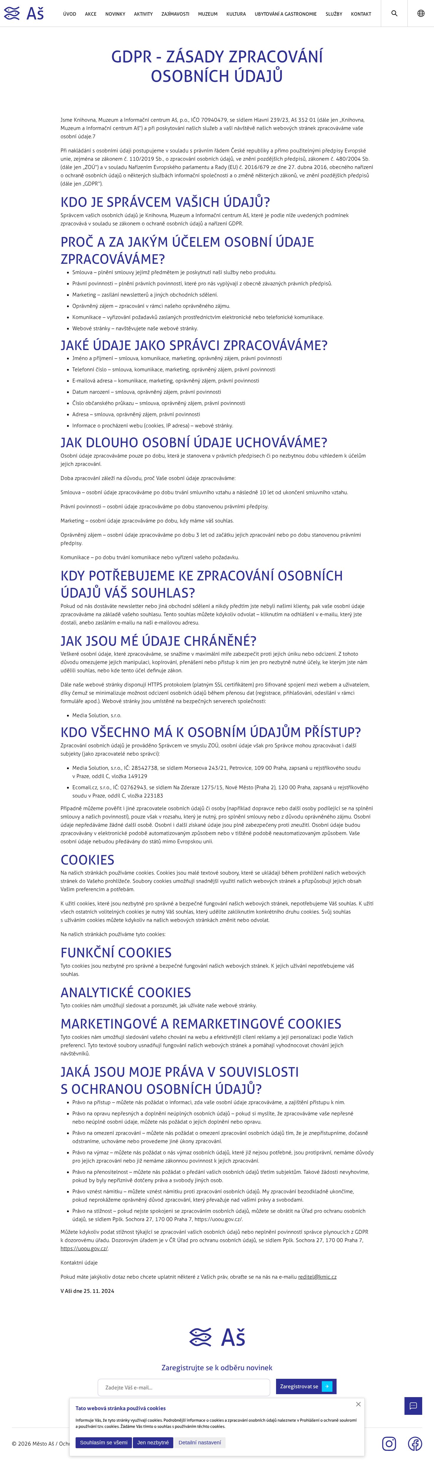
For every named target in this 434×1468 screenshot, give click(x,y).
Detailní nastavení (200, 1443)
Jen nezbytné (153, 1443)
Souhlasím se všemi (104, 1443)
